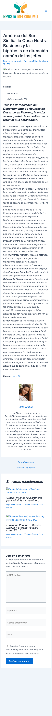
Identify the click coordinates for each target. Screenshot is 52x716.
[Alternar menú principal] (46, 11)
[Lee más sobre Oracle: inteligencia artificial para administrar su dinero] (25, 490)
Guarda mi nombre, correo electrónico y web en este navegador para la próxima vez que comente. (24, 649)
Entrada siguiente (26, 468)
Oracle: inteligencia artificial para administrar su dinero (24, 499)
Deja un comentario (12, 61)
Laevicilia (16, 376)
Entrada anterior (26, 462)
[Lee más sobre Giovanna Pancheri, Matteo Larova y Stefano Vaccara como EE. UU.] (25, 518)
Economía (29, 504)
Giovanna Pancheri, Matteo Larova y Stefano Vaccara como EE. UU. (23, 527)
